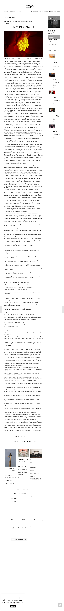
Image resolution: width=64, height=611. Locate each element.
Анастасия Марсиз (10, 21)
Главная (6, 11)
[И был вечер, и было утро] (52, 74)
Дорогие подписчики (56, 115)
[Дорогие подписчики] (52, 110)
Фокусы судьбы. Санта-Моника (55, 63)
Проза (10, 11)
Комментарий (14, 501)
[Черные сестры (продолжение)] (52, 126)
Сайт (35, 519)
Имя (12, 519)
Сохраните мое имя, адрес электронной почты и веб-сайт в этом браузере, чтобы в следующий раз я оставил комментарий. (27, 527)
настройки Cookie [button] (15, 604)
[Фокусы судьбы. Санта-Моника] (52, 55)
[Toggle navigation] (61, 5)
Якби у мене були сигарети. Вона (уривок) (53, 20)
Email (23, 519)
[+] (10, 458)
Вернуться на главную (9, 17)
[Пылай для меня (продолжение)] (52, 92)
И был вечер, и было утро (56, 81)
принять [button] (13, 606)
